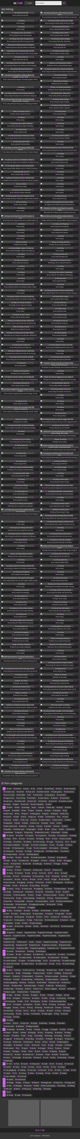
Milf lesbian (42, 982)
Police (59, 1007)
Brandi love (51, 817)
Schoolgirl (17, 1058)
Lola (64, 47)
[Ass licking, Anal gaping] (20, 632)
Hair (73, 920)
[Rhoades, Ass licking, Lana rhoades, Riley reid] (20, 333)
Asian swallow (32, 65)
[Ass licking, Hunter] (60, 278)
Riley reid (34, 335)
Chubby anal (21, 623)
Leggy (69, 422)
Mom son (70, 970)
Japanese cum (54, 948)
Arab (40, 789)
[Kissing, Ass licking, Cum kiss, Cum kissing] (20, 351)
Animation (32, 798)
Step (27, 1045)
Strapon (51, 90)
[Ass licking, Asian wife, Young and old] (20, 39)
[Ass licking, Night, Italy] (60, 560)
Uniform (62, 482)
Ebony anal (38, 870)
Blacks (61, 385)
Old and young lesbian (58, 1001)
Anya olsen (64, 580)
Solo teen (64, 1054)
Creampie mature (11, 854)
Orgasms (61, 391)
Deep (53, 861)
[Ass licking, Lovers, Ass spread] (20, 33)
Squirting (49, 1033)
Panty (27, 1014)
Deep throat (16, 864)
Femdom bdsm (25, 144)
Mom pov (66, 982)
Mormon (72, 989)
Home (40, 917)
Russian (8, 1023)
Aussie (72, 586)
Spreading (23, 152)
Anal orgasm (24, 580)
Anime (59, 789)
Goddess (69, 542)
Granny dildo (20, 901)
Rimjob (46, 379)
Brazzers (56, 605)
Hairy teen (8, 920)
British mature (45, 820)
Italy (67, 562)
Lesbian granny (40, 957)
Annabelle (24, 162)
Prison (58, 1011)
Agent (16, 804)
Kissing (8, 353)
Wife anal (8, 1089)
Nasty (64, 114)
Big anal (67, 385)
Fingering (21, 882)
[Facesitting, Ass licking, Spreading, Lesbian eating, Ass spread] (20, 148)
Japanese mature (62, 932)
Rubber (10, 1020)
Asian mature (44, 798)
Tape (59, 611)
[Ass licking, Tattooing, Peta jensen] (20, 69)
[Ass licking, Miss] (20, 453)
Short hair (17, 1042)
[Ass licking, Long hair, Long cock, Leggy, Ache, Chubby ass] (60, 419)
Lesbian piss (55, 71)
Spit (48, 1054)
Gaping (70, 895)
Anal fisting (50, 789)
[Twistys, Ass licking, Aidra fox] (60, 242)
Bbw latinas (67, 611)
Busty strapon (67, 65)
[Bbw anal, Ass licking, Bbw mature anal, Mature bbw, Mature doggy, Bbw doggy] (60, 432)
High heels (8, 917)
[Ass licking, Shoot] (60, 413)
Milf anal (8, 979)
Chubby (73, 836)
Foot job (64, 317)
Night (62, 562)
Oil (27, 1001)
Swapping (58, 488)
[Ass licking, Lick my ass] (60, 321)
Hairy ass (25, 448)
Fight (55, 879)
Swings (67, 102)
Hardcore (64, 920)
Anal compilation (38, 804)
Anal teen (43, 801)
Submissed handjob (29, 428)
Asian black (65, 798)
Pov (23, 1007)
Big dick (63, 204)
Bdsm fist (71, 829)
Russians (70, 204)
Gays (19, 898)
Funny (18, 879)
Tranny (59, 1064)
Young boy (27, 1095)
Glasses (22, 907)
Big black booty (60, 347)
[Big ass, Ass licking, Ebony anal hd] (20, 554)
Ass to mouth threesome (30, 168)
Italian (29, 926)
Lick (32, 53)
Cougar (50, 842)
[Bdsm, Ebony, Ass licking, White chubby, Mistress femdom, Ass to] (60, 217)
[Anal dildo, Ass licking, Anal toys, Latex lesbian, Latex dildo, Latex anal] (20, 772)
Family (64, 873)
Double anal (24, 861)
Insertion (45, 926)
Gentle (36, 198)
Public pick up (25, 385)
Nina (67, 995)
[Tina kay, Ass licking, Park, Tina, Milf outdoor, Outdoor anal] (20, 217)
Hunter (64, 281)
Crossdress (54, 848)
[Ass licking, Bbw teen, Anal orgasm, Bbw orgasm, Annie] (20, 578)
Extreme (28, 870)
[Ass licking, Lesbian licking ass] (60, 105)
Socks (25, 605)
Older (27, 53)
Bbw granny (36, 814)
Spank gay (8, 1061)
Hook (29, 689)
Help (18, 923)
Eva (31, 198)
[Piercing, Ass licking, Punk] (60, 681)
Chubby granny (33, 854)
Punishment (9, 1011)
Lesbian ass (15, 162)
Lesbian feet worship (12, 964)
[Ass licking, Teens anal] (60, 693)
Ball (47, 829)
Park (20, 220)
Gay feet (40, 892)
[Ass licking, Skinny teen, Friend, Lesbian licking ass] (60, 290)
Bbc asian (16, 738)
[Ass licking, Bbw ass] (20, 491)
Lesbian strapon (10, 961)
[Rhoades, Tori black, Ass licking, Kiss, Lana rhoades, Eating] (60, 209)
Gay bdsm (8, 901)
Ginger (14, 198)
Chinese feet (32, 323)
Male (36, 53)
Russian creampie (23, 198)
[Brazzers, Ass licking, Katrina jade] (60, 644)
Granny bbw (9, 904)
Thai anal (42, 1070)
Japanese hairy (65, 945)
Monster (65, 976)
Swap (13, 647)
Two (54, 1067)
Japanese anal (65, 936)
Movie (7, 986)
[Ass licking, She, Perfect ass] (60, 554)
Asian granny (57, 792)
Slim (24, 1036)
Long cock (62, 422)
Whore (17, 1089)
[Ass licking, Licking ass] (20, 260)
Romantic (62, 506)
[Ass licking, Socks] (20, 602)
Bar (52, 823)
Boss (55, 829)
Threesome (35, 1064)
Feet (28, 873)
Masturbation (28, 976)
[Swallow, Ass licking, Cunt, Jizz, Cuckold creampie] (20, 178)
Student (59, 1045)
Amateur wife (20, 801)
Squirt (30, 1029)
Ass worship (60, 542)
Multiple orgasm (21, 251)
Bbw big (64, 750)
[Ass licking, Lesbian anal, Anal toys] (60, 590)
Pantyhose (28, 1004)
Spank (38, 1029)
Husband (50, 914)
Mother (7, 976)
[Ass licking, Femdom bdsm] (20, 141)
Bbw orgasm (34, 580)
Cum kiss (23, 353)
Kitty (21, 174)
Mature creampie (52, 976)
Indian (10, 926)
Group (51, 898)
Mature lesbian (39, 973)
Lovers (21, 35)
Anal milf (25, 804)
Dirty (7, 864)
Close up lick (68, 536)
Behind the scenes (42, 832)
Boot (24, 817)
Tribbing (22, 1070)
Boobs (48, 810)
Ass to (64, 329)
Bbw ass (25, 494)
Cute (52, 845)
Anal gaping (25, 635)
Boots (42, 807)
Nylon (10, 995)
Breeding (61, 518)
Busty (40, 826)
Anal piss (74, 71)
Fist (57, 873)
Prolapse (62, 1004)
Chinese (8, 323)
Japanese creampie (50, 945)
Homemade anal (52, 920)
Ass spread (28, 35)
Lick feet (23, 323)
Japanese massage (45, 932)
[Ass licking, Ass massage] (20, 590)
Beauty (45, 823)
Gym (59, 892)
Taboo (16, 1067)
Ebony (50, 220)
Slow (53, 1058)
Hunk (25, 132)
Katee (68, 506)
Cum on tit (69, 347)
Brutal (68, 807)
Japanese (11, 932)
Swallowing (69, 275)
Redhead (20, 1026)
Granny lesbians (42, 901)
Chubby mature (53, 851)
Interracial (19, 926)
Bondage (26, 807)
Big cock (33, 817)
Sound (55, 1054)
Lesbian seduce (28, 964)
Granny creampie (51, 895)
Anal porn (28, 768)
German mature (62, 898)
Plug (57, 1014)
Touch (67, 713)
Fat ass (45, 886)
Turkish (7, 1073)
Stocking (49, 1036)
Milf (61, 970)
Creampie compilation (12, 845)
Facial (33, 879)
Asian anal (31, 792)
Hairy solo (55, 917)
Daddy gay (38, 864)
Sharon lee (16, 65)
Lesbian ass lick (19, 96)
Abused (55, 798)
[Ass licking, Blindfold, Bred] (60, 27)
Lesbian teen (55, 961)
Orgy (53, 998)
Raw (67, 482)
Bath (41, 829)
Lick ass (25, 500)
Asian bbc (24, 738)
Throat (25, 542)
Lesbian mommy (28, 611)
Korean (10, 951)
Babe (17, 817)
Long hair (54, 422)
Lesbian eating (59, 23)
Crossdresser (41, 836)
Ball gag (67, 41)
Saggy (46, 1029)
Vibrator (36, 1083)
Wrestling (62, 1086)
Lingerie (22, 961)
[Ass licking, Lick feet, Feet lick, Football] (20, 357)
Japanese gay (9, 948)
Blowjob (16, 683)
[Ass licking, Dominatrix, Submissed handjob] (20, 425)
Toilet (45, 1064)
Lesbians (45, 367)
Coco (64, 671)
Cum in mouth (66, 839)
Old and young (10, 1001)
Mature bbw (9, 989)
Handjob (18, 911)
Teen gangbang (10, 1070)
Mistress (50, 65)
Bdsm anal (8, 814)
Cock (25, 617)
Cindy (64, 311)
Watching (37, 1089)
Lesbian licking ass (64, 108)
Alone (49, 804)
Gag (60, 904)
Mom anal (68, 973)
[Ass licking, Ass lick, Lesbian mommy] (20, 608)
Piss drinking (55, 458)
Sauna (7, 1036)
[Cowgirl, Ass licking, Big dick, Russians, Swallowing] (60, 202)
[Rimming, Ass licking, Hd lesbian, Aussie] (60, 584)
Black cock (35, 823)
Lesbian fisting (69, 964)
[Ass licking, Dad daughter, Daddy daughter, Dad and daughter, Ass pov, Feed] (20, 76)
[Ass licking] (20, 21)
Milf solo (50, 986)
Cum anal (74, 488)
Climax (67, 35)
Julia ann (8, 936)
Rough (34, 1023)
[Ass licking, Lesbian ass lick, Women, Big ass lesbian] (20, 93)
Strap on (38, 1058)
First (40, 879)
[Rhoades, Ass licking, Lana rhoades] (20, 503)
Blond (65, 826)
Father (31, 882)
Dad (14, 861)
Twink (67, 1070)
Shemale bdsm (68, 494)
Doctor (52, 857)
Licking (65, 957)
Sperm (25, 1048)
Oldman (64, 659)
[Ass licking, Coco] (60, 669)
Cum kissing (31, 353)
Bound (34, 820)
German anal (9, 898)
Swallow (6, 180)
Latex (19, 954)
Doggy (57, 864)
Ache (74, 422)
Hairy (10, 911)
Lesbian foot (39, 954)
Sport (38, 1042)
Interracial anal (68, 926)
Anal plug (25, 138)
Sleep (24, 1033)
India (36, 926)
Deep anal (23, 393)
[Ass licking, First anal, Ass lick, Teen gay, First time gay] (20, 669)
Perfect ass (66, 556)
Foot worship (38, 876)
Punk (67, 683)
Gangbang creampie (37, 904)
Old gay (72, 998)
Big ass (11, 556)
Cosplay (8, 839)
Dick (18, 867)
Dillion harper (64, 299)
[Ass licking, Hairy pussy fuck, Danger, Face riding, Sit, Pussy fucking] (20, 510)
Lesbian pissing (65, 71)
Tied (24, 1067)
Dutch (19, 857)
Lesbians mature (32, 568)
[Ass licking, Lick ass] (20, 497)
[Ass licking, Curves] (20, 401)
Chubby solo (39, 851)
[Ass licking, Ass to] (60, 327)
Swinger (54, 1029)
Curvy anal (30, 623)
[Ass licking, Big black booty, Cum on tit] (60, 345)
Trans (47, 1067)
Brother (48, 826)
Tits (51, 1070)
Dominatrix (18, 428)
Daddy (45, 550)
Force (73, 876)
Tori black (55, 212)
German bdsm (22, 904)
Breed (67, 518)
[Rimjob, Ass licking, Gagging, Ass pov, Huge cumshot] (60, 377)
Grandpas (29, 305)
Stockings (39, 1036)
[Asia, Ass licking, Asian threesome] (20, 753)
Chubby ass (31, 251)
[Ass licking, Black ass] (20, 596)
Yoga (18, 1095)
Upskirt (10, 1079)
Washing (30, 126)
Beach (60, 807)
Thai (17, 1064)
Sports (59, 1048)
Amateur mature (25, 317)
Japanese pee (35, 945)
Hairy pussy (20, 917)
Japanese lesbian (34, 936)
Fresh (73, 150)
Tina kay (6, 220)
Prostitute (36, 1014)
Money (23, 982)
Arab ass (25, 59)
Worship (48, 1089)
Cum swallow (60, 275)
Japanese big (9, 945)
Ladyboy (28, 954)
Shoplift (50, 1039)
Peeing (67, 1007)
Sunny (72, 1058)
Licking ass (55, 17)
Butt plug (17, 138)
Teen (10, 1064)
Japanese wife (10, 942)
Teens (32, 1067)
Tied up (23, 1073)
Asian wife (19, 41)
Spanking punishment (11, 661)
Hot (47, 917)
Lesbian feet (51, 954)
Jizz (24, 180)
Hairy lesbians (58, 524)
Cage (30, 848)
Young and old (29, 41)
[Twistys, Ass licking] (60, 596)
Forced (43, 873)
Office (45, 998)
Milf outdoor (32, 220)
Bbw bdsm (56, 832)
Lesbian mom (42, 964)
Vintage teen (46, 1083)
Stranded (22, 689)
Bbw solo (64, 814)
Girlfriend (64, 464)
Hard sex (68, 391)
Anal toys (69, 592)
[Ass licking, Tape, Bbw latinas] (60, 608)
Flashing (56, 876)
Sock (46, 1058)
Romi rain (25, 1023)
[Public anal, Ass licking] (20, 638)
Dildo (27, 857)
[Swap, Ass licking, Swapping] (20, 644)
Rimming (9, 47)
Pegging (8, 1007)
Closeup (65, 848)
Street (33, 1048)
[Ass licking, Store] (20, 461)
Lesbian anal (60, 592)
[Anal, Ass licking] (20, 184)
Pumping (8, 1017)
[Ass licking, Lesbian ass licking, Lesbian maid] (20, 296)
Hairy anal (65, 911)
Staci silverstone (64, 738)
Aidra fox (67, 244)
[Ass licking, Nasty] (60, 111)
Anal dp (73, 518)
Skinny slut (67, 641)
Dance (44, 861)
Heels (56, 911)
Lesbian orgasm (32, 287)
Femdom (19, 873)
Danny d (45, 762)
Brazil (18, 823)
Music (41, 986)
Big (65, 810)
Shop (46, 1051)
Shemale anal (62, 762)
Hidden (36, 911)
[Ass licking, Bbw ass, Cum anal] (60, 626)
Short (38, 1051)
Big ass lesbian (69, 665)
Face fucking (27, 442)
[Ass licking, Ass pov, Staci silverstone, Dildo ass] (60, 735)
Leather (62, 954)
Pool (34, 1011)
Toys (48, 1073)
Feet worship (64, 879)
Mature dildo (17, 986)
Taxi (39, 1067)
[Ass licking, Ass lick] (20, 759)
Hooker (15, 914)
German (49, 889)
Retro (16, 1023)
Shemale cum (29, 1054)
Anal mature (69, 792)
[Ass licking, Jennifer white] (20, 473)
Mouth (62, 989)
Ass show (32, 138)
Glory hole (41, 898)
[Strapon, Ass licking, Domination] (60, 87)
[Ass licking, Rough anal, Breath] (60, 357)
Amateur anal (9, 792)
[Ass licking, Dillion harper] (60, 296)
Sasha (61, 35)
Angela (24, 126)
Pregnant (18, 1004)
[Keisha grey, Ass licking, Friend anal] (20, 528)
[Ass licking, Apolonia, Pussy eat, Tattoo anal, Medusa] (60, 687)
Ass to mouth (9, 795)
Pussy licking (9, 1014)
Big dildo (8, 829)
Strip (45, 1042)
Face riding (33, 514)
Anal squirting (33, 738)
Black (32, 810)
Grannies (8, 895)
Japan (20, 932)
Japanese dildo (23, 948)
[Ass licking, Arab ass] (20, 57)
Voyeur (27, 1083)
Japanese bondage (51, 942)
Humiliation (9, 923)
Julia (32, 942)
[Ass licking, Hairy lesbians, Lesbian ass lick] (60, 522)
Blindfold (62, 29)
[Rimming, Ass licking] (20, 485)
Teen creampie (10, 1076)
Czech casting (39, 842)
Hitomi (62, 17)
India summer (10, 929)
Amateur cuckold (66, 801)
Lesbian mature (26, 957)
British (68, 820)
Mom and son (29, 970)
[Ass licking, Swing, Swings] (60, 99)
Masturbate (36, 992)
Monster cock (54, 982)
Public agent (47, 1014)
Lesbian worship (69, 961)
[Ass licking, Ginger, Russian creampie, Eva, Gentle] (20, 196)
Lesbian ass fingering (28, 47)
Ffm (50, 873)
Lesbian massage (55, 367)
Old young (62, 998)
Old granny (36, 1001)
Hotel (7, 914)
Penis (19, 1014)
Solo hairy (27, 1058)
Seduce (7, 1058)
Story (51, 1048)
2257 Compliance (35, 1135)
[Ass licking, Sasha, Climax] (60, 33)
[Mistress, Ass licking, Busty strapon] (60, 63)
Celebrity (28, 842)
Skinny (52, 641)
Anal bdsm (62, 795)
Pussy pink (25, 15)
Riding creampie (32, 1026)
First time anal (10, 882)
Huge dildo (60, 914)
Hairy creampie (36, 923)
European (23, 707)
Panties (41, 1011)
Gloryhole (50, 892)
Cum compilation (41, 848)
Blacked (55, 814)
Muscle (32, 982)
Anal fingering (64, 226)
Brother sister (19, 829)
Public (38, 1004)
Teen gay (30, 671)
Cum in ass (66, 488)
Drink (62, 458)
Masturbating (27, 979)
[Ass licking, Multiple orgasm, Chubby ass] (20, 248)
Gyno (71, 889)
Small (53, 1042)
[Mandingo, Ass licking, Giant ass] (60, 260)
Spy (30, 1036)
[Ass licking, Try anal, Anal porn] (20, 765)
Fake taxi (69, 882)
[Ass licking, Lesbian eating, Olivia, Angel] (60, 21)
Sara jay (8, 1042)
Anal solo (53, 801)
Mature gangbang (11, 982)
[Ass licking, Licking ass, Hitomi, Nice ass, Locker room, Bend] (60, 14)
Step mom (70, 1039)
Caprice (59, 707)
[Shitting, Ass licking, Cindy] (60, 509)
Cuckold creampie (32, 180)
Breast (57, 826)
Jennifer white (25, 476)
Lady (52, 964)
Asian (27, 789)
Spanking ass (32, 661)
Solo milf (36, 1045)
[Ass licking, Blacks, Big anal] (60, 383)
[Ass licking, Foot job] (60, 315)
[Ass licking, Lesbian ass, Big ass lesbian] (60, 662)
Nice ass (68, 17)
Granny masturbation (65, 901)
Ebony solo (58, 870)
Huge (30, 920)
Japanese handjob (50, 936)
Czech (22, 839)
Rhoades (47, 212)
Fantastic (64, 77)
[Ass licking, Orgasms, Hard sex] (60, 389)
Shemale (21, 1029)
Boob (66, 817)
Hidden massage (58, 713)
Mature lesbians (52, 979)
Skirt (24, 1051)
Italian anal (64, 257)
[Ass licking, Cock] (20, 614)
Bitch (62, 829)
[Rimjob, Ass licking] (20, 419)
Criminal (67, 150)
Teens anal (64, 695)
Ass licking (17, 15)
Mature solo (9, 973)
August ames (9, 798)
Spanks (7, 1051)
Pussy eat (63, 689)
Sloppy (68, 1033)
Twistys (52, 244)
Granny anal (27, 889)
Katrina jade (68, 647)
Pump (19, 1011)
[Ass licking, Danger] (60, 467)
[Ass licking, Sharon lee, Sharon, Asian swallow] (20, 63)
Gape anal (67, 96)
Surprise (40, 1054)
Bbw (13, 329)
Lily (59, 964)
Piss (9, 1004)
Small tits (40, 1039)
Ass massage (28, 104)
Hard (69, 914)
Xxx (9, 1092)
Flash (49, 882)
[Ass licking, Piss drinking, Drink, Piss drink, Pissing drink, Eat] (60, 454)
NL (18, 3)
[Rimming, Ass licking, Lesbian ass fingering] (20, 45)
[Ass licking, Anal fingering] (60, 224)
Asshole (8, 804)
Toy (74, 1070)
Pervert (65, 1014)
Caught (26, 845)
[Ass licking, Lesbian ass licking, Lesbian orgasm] (20, 284)
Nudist (14, 373)
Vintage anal (70, 1083)
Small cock (8, 1054)
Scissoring (62, 1058)
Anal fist (21, 792)
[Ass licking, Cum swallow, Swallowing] (60, 272)
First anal (16, 671)
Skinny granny (63, 1042)
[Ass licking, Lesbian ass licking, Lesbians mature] (20, 566)
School (68, 1036)
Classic (69, 845)
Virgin (19, 1083)
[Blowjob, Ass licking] (20, 681)
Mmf (50, 973)
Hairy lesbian (38, 914)
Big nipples (32, 829)
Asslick (46, 450)
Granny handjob (10, 907)
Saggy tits (8, 1039)
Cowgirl (48, 204)
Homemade (46, 911)
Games (30, 901)
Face (13, 53)
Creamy (20, 851)
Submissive (29, 1042)
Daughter (35, 861)
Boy (17, 814)
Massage (41, 970)
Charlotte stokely (28, 470)
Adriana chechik (43, 792)
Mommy (65, 979)
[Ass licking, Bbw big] (60, 747)
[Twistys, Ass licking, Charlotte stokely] (20, 467)
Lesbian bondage (35, 961)
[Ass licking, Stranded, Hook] (20, 687)
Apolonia (55, 689)
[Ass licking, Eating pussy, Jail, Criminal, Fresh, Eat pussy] (60, 148)
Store (25, 464)
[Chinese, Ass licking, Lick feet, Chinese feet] (20, 321)
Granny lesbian (61, 889)
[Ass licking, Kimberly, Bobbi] (60, 135)
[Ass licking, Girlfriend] (60, 461)
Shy (31, 1051)
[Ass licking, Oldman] (60, 656)
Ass (44, 488)
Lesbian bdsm (54, 957)
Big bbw (64, 335)
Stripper (16, 1051)
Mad (20, 347)
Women (27, 96)
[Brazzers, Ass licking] (60, 602)
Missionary (56, 84)
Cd (68, 842)
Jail (62, 150)
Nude (43, 995)
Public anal (16, 641)
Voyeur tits (58, 1083)
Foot (35, 873)
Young (10, 1095)
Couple (7, 848)
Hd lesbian (64, 586)
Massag (20, 989)
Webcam (28, 1086)
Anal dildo (7, 776)
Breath (68, 359)
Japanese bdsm (10, 939)
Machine (17, 976)
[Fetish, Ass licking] (20, 242)
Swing (61, 102)
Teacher (8, 1067)
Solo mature (9, 1048)
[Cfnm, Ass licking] (20, 202)
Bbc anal (25, 820)
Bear (59, 823)
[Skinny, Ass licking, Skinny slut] (60, 638)
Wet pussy (27, 1089)
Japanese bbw (31, 932)
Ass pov (28, 114)
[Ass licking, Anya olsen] (60, 578)
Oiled (45, 1001)
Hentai (27, 911)
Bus (24, 810)
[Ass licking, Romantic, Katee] (60, 503)
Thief (56, 1073)
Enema (18, 870)
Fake (16, 886)
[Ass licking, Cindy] (60, 308)
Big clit (7, 810)
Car (48, 839)
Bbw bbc (23, 826)
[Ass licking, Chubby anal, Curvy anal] (20, 620)
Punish (50, 1011)
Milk (18, 973)
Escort (48, 870)
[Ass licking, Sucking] (20, 675)
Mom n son (39, 989)
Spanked (59, 1033)
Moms (28, 989)
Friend (62, 293)
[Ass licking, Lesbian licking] (60, 51)
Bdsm (44, 220)
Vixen (32, 411)
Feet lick (25, 359)
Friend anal (29, 530)
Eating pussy (55, 150)
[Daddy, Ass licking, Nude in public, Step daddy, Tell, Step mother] (60, 547)
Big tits (46, 814)
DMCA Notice (46, 1135)
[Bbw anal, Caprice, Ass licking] (60, 705)
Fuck (47, 879)
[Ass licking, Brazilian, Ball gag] (60, 39)
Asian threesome (27, 756)
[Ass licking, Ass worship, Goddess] (60, 540)
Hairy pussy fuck (17, 514)
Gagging (61, 379)
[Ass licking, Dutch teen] (20, 699)
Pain (70, 1004)
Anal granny (50, 795)
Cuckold (20, 836)
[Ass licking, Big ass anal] (60, 160)
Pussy (30, 1007)
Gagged (15, 393)
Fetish (17, 244)
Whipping (18, 1086)
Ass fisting (15, 411)
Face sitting (35, 886)
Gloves (66, 892)
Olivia (67, 23)
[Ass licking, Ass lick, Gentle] (60, 425)
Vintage (10, 1083)
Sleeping (32, 1033)
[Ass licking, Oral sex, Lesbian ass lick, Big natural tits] (20, 377)
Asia (10, 756)
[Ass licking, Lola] (60, 45)
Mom (10, 970)
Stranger (42, 1048)
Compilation (63, 836)
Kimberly (61, 138)
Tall (52, 1064)
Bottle (25, 823)
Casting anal (9, 851)
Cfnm (16, 204)
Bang (32, 826)
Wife (9, 1086)
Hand (25, 923)
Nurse (26, 995)
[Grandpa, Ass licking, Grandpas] (20, 302)
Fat (48, 876)
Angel (72, 23)
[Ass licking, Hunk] (20, 129)
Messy (60, 96)
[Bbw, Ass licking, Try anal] (20, 327)
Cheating (8, 842)
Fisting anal (59, 882)
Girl (52, 901)
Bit (25, 365)
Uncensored (21, 1079)
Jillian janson (22, 942)
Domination (67, 90)
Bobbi (68, 138)
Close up (60, 842)
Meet (28, 373)
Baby (66, 832)
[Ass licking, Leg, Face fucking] (20, 439)
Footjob (8, 876)
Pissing (53, 1004)
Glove (62, 895)
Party (16, 1007)
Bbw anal (47, 436)
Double (10, 857)
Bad (69, 762)
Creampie (30, 836)
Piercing (53, 683)
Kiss (69, 212)
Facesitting (7, 53)
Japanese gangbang (38, 948)
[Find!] (64, 3)
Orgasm (17, 998)
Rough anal (61, 359)
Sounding (30, 1039)
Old (9, 998)
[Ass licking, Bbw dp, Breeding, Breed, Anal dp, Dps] (60, 515)
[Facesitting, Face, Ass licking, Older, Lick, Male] (20, 51)
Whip (37, 1086)
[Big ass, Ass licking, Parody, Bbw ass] (20, 729)
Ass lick (61, 428)
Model (17, 979)
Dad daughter (17, 79)
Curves (25, 404)
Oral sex (15, 379)
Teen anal (69, 1064)
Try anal (27, 329)
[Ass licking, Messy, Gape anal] (60, 93)
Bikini (16, 820)
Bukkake (16, 810)
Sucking (25, 677)
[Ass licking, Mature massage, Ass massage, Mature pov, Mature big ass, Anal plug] (20, 100)
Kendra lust (21, 951)
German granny (20, 895)
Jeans (39, 942)
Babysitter (8, 823)
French (16, 876)
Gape (39, 895)
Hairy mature (26, 914)
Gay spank (51, 904)
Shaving (54, 1051)
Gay (18, 889)
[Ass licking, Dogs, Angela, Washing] (20, 123)
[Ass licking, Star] (60, 729)
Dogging (68, 861)
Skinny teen (54, 293)
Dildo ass (73, 738)
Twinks (63, 1073)
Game (31, 895)
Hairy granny (20, 920)
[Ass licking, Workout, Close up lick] (60, 534)
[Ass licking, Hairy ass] (20, 445)
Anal (16, 186)
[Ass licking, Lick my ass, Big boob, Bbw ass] (20, 534)
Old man (27, 998)
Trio (15, 1073)
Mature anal (52, 970)
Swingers (59, 1039)
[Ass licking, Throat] (20, 540)
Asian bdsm (38, 795)
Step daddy (71, 550)
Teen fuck (22, 1076)
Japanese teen (66, 942)
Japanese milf (22, 945)
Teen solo (32, 1070)
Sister (16, 1033)
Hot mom (39, 920)
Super (67, 1048)
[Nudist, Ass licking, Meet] (20, 371)
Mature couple (10, 992)
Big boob (26, 536)
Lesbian (11, 954)
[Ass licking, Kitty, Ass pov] (20, 172)
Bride (41, 817)
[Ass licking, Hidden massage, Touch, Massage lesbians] (60, 711)
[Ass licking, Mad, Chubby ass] (20, 345)
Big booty (29, 832)
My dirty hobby (31, 986)
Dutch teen (25, 701)
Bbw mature (58, 820)
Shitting (53, 512)
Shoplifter (8, 1045)
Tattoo (13, 114)
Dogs (18, 126)
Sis (18, 1048)
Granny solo (19, 892)
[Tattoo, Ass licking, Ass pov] (20, 111)
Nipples (35, 995)
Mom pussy (61, 986)
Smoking (59, 1036)
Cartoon (31, 839)
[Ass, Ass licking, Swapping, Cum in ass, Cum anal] (60, 485)
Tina (25, 220)
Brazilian (61, 41)
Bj (59, 817)
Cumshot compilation (39, 845)
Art (30, 795)
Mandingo (52, 263)
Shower (69, 1045)
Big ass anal (64, 162)
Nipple (59, 995)
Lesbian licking (64, 53)
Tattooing (21, 71)
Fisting (10, 873)
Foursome (8, 879)
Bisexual (8, 820)
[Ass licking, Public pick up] (20, 383)
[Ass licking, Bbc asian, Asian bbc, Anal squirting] (20, 735)
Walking (71, 1086)
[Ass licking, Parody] (60, 196)
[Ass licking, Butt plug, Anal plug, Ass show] (20, 135)
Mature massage (17, 104)
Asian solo (32, 801)
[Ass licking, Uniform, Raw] (60, 479)
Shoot (64, 416)
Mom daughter (51, 989)
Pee (45, 1004)
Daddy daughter (28, 79)
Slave (71, 1029)
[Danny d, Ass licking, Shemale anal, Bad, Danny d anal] (60, 759)
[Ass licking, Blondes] (60, 302)
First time (40, 882)
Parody (64, 198)
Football (32, 359)
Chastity (41, 839)
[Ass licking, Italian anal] (60, 254)
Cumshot (18, 842)
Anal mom (8, 801)
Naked (51, 995)
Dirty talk (27, 864)
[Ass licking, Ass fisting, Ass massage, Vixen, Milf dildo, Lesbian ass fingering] (20, 408)
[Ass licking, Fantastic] (60, 75)
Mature (18, 970)
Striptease (18, 1045)
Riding (52, 1023)
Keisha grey (12, 530)
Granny (10, 889)
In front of (55, 926)
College (29, 851)
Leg (20, 442)
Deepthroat (62, 857)
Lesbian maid (32, 299)
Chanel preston (19, 848)
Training (40, 1073)
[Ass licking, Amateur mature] (20, 315)
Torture (25, 1064)
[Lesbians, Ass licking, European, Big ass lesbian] (20, 705)
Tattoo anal (70, 689)
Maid (73, 976)
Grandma (30, 892)
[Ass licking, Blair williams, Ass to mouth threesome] (20, 166)
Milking (58, 973)
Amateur (18, 789)
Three (31, 1073)
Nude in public (62, 550)
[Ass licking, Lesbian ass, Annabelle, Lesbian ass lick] (20, 160)
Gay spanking (29, 898)
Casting (52, 836)
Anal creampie (70, 789)
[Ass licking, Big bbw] (60, 333)
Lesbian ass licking (19, 287)
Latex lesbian (32, 776)
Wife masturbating (48, 1086)
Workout (59, 536)
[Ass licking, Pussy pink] (20, 13)
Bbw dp (53, 518)
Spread (62, 1051)
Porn (26, 1011)
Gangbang (39, 889)
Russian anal (9, 1026)
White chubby (66, 220)
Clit (15, 839)
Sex (44, 1045)
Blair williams (16, 168)
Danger (30, 393)
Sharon (24, 65)
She (60, 556)
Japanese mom (19, 936)
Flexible (7, 886)
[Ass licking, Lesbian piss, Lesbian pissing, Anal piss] (60, 69)
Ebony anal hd (28, 556)
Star (64, 731)
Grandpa (13, 305)
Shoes (18, 1054)
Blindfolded (9, 832)
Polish (17, 1017)
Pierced (67, 1011)
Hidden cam (67, 917)
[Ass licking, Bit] (20, 363)
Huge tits (31, 917)
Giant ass (68, 263)
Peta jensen (28, 71)
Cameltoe (65, 851)
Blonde (39, 810)
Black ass (25, 598)
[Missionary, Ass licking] (60, 81)
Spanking (11, 1029)
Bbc (34, 807)
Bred (68, 29)
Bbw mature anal (65, 436)
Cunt (20, 180)
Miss (25, 456)
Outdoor (36, 998)
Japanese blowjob (68, 948)
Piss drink (69, 458)
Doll (59, 861)
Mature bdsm (23, 992)
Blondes (64, 305)
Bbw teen (15, 580)
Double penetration (39, 857)
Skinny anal (19, 1039)
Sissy (41, 1033)
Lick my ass (64, 323)
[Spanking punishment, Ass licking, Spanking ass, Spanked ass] (20, 657)
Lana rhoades (25, 335)
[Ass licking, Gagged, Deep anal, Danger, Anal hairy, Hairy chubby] (20, 390)
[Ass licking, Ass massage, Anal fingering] (60, 741)
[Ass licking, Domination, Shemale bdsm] (60, 491)
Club (74, 842)
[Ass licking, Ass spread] (60, 230)
